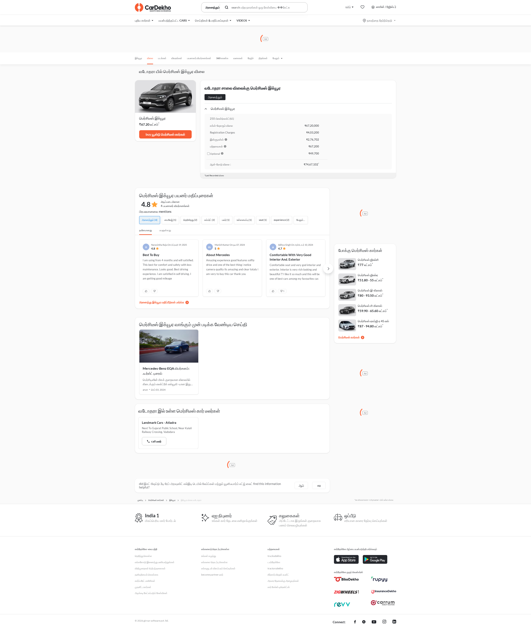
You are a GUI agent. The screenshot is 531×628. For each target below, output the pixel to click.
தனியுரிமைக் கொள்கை (146, 574)
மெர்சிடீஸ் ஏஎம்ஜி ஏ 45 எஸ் (373, 321)
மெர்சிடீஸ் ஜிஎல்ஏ (368, 275)
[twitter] (363, 622)
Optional (215, 153)
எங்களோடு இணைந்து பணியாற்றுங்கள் (154, 562)
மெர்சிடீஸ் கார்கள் (349, 337)
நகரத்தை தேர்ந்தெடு (379, 20)
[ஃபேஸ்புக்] (355, 622)
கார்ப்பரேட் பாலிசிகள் (145, 580)
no (319, 485)
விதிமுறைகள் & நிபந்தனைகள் (150, 568)
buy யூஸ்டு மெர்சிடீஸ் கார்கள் (165, 134)
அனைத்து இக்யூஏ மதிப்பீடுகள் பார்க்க (161, 302)
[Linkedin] (394, 622)
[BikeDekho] (346, 579)
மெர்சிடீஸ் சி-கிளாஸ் (370, 305)
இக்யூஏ (138, 58)
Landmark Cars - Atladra (159, 422)
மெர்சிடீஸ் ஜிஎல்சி (368, 259)
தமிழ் (348, 6)
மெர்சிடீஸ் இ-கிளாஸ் (370, 290)
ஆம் (301, 485)
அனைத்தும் (215, 97)
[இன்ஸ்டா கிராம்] (384, 622)
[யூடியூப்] (374, 622)
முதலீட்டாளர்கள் (143, 587)
